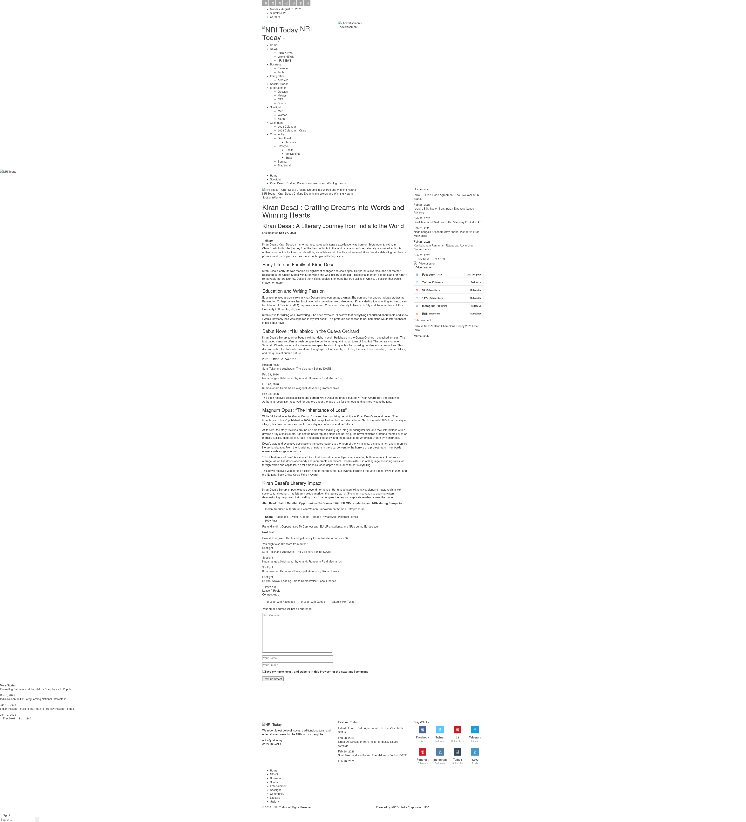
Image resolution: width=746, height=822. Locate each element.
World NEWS (286, 56)
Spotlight (275, 107)
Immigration (277, 76)
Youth (281, 119)
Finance (283, 68)
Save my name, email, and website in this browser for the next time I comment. (317, 671)
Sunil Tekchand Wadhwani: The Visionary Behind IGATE (296, 368)
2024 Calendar (287, 126)
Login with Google (314, 601)
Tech (281, 72)
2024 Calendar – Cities (292, 130)
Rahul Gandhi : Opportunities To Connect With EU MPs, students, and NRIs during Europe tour (341, 503)
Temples (291, 142)
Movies (282, 95)
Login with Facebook (282, 601)
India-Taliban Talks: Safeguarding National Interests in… (34, 699)
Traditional (284, 165)
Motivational (293, 154)
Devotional (284, 138)
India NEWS (285, 53)
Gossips (283, 91)
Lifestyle (283, 146)
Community (277, 134)
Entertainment (278, 88)
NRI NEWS (284, 60)
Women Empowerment (322, 509)
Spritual (282, 161)
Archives (283, 80)
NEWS (274, 49)
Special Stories (279, 84)
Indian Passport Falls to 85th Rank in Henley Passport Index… (38, 709)
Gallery (274, 801)
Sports (282, 103)
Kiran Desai (286, 244)
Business (275, 64)
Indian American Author (279, 509)
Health (290, 150)
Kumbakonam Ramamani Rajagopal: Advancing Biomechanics (300, 388)
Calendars (276, 123)
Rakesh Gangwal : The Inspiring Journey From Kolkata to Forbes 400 (305, 538)
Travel (289, 157)
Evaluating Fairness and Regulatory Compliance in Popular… (37, 689)
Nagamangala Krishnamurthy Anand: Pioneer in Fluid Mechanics (302, 378)
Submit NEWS (278, 13)
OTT (280, 99)
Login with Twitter (345, 601)
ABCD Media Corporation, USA (410, 807)
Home (273, 45)
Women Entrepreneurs (350, 509)
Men (280, 111)
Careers (275, 17)
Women (282, 115)
